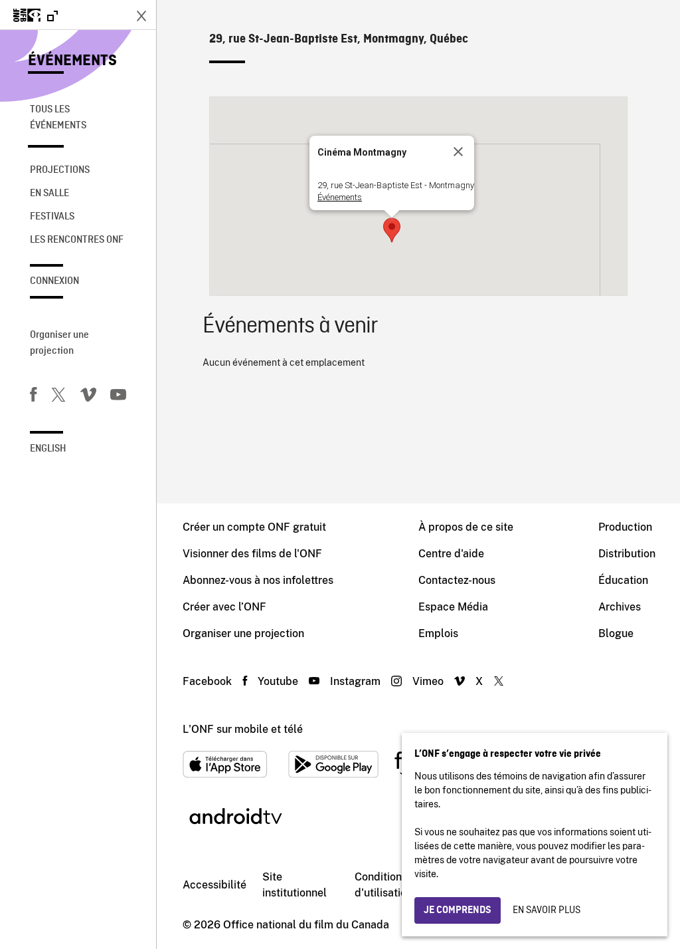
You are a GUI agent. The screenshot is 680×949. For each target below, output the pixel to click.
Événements (72, 61)
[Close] (458, 152)
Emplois (438, 633)
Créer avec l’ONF (224, 607)
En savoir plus (546, 910)
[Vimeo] (88, 397)
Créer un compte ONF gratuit (254, 527)
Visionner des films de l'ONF (252, 553)
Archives (619, 607)
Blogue (616, 633)
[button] (391, 230)
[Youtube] (118, 397)
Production (625, 527)
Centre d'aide (451, 553)
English (48, 449)
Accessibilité (214, 885)
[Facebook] (33, 397)
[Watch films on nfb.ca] (35, 16)
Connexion (54, 281)
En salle (49, 193)
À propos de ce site (465, 527)
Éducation (623, 580)
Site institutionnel (294, 885)
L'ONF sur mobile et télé (243, 729)
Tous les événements (58, 117)
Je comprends (457, 910)
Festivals (52, 216)
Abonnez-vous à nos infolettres (258, 580)
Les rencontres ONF (77, 240)
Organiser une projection (59, 343)
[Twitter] (58, 397)
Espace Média (453, 607)
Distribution (626, 553)
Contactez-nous (456, 580)
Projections (60, 170)
